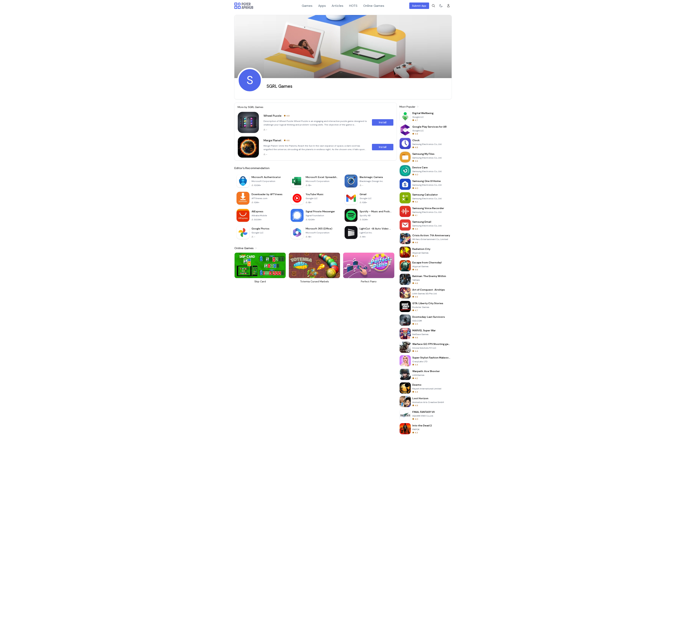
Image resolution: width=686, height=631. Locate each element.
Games (307, 6)
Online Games (373, 6)
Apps (322, 6)
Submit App (419, 5)
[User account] (448, 6)
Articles (337, 6)
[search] (433, 6)
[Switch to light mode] (441, 6)
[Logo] (243, 5)
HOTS (353, 6)
